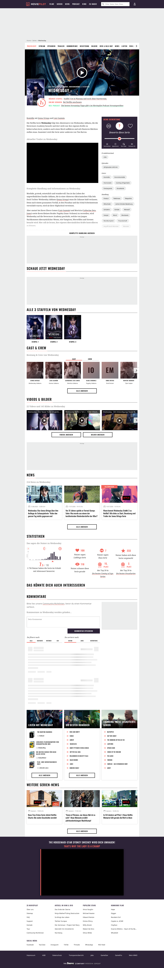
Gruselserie (120, 188)
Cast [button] (74, 359)
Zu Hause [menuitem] (93, 4)
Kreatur (106, 198)
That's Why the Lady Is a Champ (82, 846)
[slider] (119, 138)
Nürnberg (58, 933)
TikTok (66, 945)
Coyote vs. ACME (117, 921)
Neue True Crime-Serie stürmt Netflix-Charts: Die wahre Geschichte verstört (42, 816)
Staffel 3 (72, 342)
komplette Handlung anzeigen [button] (82, 233)
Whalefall (114, 933)
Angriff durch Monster (111, 226)
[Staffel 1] (35, 327)
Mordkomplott (109, 221)
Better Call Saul (75, 752)
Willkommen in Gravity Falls (79, 756)
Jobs (92, 955)
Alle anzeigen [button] (82, 391)
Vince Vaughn (88, 909)
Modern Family (74, 768)
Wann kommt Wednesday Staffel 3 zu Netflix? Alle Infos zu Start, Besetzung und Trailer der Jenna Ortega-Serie (119, 513)
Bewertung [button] (94, 641)
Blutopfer (110, 732)
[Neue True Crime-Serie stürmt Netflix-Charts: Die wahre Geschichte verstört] (44, 798)
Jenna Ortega (43, 118)
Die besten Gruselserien (126, 573)
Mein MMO (133, 955)
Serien (34, 41)
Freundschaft (122, 221)
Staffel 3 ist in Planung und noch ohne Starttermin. (85, 98)
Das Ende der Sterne (62, 909)
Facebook (30, 945)
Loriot (72, 740)
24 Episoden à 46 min (111, 167)
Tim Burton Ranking (44, 732)
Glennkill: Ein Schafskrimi (64, 929)
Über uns (30, 909)
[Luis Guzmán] (53, 370)
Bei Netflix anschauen (72, 102)
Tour (28, 929)
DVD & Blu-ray (106, 46)
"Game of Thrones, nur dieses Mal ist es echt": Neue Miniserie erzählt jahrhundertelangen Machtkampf (80, 818)
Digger (113, 913)
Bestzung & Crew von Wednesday (43, 355)
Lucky (109, 768)
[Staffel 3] (72, 327)
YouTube (42, 945)
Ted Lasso (110, 756)
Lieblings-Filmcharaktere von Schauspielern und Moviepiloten (47, 744)
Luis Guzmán (59, 118)
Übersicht (31, 46)
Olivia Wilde (87, 933)
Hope (113, 909)
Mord (115, 215)
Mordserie (124, 215)
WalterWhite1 (42, 758)
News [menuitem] (67, 4)
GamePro (118, 955)
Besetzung (84, 46)
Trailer (61, 46)
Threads (77, 945)
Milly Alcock (87, 925)
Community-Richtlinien (53, 603)
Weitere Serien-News (43, 784)
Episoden (51, 46)
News (117, 46)
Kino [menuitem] (84, 4)
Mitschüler (107, 204)
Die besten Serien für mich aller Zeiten (46, 753)
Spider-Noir (111, 748)
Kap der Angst (111, 736)
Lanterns (110, 744)
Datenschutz (57, 955)
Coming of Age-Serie (123, 183)
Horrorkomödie (119, 177)
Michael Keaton (88, 913)
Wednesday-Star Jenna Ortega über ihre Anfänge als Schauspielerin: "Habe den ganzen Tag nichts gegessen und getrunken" (43, 513)
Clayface (114, 925)
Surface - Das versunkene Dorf (117, 764)
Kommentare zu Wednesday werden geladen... (49, 612)
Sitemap (30, 913)
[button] (107, 145)
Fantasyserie (108, 188)
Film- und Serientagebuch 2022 (47, 763)
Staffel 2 (53, 342)
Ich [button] (58, 641)
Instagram (54, 945)
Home (29, 41)
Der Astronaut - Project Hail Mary (67, 925)
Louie (71, 764)
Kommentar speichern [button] (83, 631)
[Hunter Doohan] (128, 370)
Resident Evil (116, 917)
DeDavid (41, 736)
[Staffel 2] (53, 327)
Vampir (106, 215)
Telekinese (116, 198)
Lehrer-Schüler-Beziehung (124, 204)
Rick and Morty (75, 732)
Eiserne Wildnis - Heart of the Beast (124, 929)
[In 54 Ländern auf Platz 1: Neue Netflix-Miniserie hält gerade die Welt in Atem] (119, 798)
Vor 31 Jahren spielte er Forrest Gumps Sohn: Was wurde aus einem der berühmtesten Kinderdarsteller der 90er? (81, 513)
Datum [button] (70, 641)
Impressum (31, 955)
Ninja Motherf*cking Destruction (67, 913)
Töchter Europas (61, 921)
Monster (126, 226)
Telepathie (128, 198)
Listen (124, 46)
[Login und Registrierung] (134, 4)
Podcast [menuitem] (76, 4)
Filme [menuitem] (51, 4)
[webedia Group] (82, 963)
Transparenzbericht (76, 955)
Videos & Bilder (39, 399)
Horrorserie (107, 183)
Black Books (74, 760)
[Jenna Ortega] (35, 370)
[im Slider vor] (136, 46)
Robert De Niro (88, 929)
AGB (43, 955)
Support (30, 921)
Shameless (73, 744)
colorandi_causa (43, 768)
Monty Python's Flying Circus (79, 748)
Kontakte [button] (40, 641)
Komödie (107, 177)
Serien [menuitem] (59, 4)
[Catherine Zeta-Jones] (72, 370)
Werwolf (127, 210)
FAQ (28, 917)
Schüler (116, 210)
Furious (109, 760)
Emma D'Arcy (88, 921)
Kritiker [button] (48, 641)
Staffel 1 (35, 342)
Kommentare (72, 46)
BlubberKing (42, 748)
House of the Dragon (114, 752)
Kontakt (29, 925)
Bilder (94, 46)
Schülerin (107, 210)
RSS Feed (101, 945)
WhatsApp (89, 945)
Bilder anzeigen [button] (97, 434)
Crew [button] (90, 359)
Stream (42, 46)
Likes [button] (82, 641)
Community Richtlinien (35, 933)
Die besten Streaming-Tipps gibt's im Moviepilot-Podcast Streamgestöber (92, 105)
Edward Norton (88, 917)
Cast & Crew (36, 347)
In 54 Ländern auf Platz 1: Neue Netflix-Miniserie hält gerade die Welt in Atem (118, 816)
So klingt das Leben (62, 917)
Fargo (72, 736)
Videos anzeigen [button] (66, 434)
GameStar (104, 955)
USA (105, 157)
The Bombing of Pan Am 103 (116, 740)
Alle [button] (31, 641)
